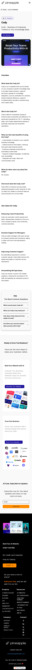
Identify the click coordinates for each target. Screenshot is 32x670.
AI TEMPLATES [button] (21, 593)
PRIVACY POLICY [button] (8, 630)
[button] (16, 305)
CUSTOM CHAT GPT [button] (8, 608)
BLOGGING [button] (5, 598)
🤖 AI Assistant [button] (7, 18)
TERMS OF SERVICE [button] (7, 626)
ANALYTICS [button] (5, 603)
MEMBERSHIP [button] (6, 606)
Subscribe (16, 506)
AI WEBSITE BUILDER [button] (8, 593)
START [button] (8, 565)
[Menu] (30, 3)
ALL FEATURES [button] (6, 611)
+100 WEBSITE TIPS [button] (22, 605)
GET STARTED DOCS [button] (23, 595)
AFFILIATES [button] (7, 620)
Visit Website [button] (7, 35)
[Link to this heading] (9, 75)
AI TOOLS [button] (19, 607)
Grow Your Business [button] (12, 442)
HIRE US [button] (19, 613)
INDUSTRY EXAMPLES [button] (23, 602)
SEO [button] (3, 600)
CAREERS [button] (6, 623)
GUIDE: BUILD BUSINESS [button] (20, 598)
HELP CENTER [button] (21, 610)
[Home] (10, 3)
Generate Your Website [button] (13, 386)
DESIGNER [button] (5, 595)
